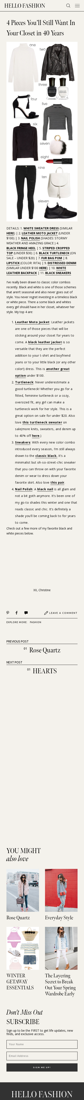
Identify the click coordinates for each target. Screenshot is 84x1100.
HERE (10, 233)
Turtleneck (24, 382)
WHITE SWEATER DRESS (41, 228)
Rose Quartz (44, 650)
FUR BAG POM (51, 258)
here (36, 436)
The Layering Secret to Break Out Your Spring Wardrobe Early (60, 985)
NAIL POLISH (30, 238)
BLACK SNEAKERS (58, 273)
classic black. (46, 456)
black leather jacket (45, 342)
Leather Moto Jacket (32, 322)
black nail (45, 489)
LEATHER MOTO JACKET (40, 233)
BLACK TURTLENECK (54, 253)
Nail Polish (24, 489)
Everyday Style (59, 918)
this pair (57, 482)
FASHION (35, 622)
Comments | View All (30, 613)
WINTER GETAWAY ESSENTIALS (20, 982)
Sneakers (22, 442)
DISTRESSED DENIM (62, 263)
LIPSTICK (13, 263)
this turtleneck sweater (42, 422)
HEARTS (45, 671)
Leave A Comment (63, 613)
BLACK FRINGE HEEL (21, 248)
